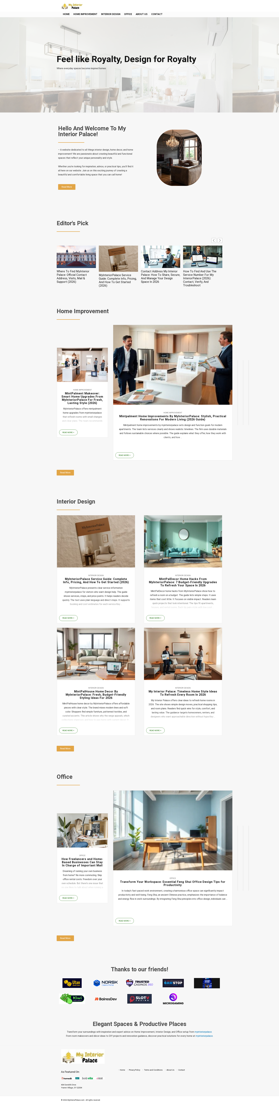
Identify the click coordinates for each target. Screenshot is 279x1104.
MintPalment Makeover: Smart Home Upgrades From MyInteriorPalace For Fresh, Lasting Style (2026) (82, 398)
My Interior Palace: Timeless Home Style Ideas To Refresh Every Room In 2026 (183, 693)
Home (66, 14)
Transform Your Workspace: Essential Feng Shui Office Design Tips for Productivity (172, 883)
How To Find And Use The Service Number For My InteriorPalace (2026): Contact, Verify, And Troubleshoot (157, 278)
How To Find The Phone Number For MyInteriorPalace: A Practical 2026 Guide (202, 275)
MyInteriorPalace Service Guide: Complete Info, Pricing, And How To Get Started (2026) (75, 280)
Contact (156, 14)
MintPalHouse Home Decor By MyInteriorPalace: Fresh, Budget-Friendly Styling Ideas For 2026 (96, 695)
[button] (220, 240)
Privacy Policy (134, 1070)
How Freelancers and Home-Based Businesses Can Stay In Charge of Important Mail (82, 862)
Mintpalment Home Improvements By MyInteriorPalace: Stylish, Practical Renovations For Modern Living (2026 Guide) (172, 417)
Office (128, 14)
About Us (141, 14)
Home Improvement (85, 14)
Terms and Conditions (153, 1070)
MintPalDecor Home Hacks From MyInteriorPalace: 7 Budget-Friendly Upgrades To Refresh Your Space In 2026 (183, 582)
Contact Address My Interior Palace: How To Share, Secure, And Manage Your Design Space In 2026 (118, 277)
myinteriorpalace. (203, 1031)
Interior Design (110, 14)
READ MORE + (68, 432)
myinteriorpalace (204, 1036)
